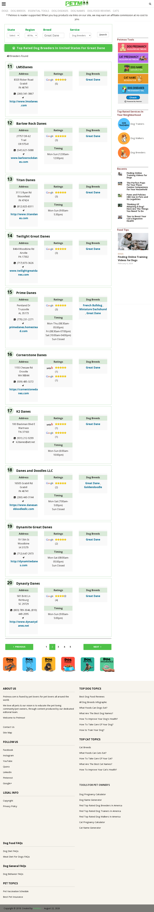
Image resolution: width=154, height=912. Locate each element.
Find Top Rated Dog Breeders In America (100, 805)
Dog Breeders (138, 152)
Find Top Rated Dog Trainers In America (100, 810)
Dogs (5, 10)
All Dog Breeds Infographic (93, 702)
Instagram (8, 755)
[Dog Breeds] (48, 664)
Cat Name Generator (90, 827)
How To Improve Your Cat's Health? (98, 769)
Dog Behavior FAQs (13, 873)
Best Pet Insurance (13, 896)
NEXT (96, 646)
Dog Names (78, 10)
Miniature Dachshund (93, 309)
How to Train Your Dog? (91, 729)
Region (30, 29)
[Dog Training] (87, 664)
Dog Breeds (18, 10)
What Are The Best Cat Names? (95, 763)
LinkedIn (7, 772)
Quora (6, 766)
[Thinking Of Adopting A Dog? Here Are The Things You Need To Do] (120, 204)
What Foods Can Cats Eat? (92, 752)
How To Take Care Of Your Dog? (96, 724)
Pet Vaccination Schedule (16, 891)
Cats (116, 10)
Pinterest (8, 777)
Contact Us (8, 726)
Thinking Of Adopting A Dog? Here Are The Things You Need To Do (137, 207)
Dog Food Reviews (99, 10)
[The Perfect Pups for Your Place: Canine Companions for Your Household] (120, 183)
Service (75, 29)
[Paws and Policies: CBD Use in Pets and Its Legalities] (120, 195)
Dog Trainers (137, 123)
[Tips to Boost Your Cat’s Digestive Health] (120, 217)
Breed (47, 29)
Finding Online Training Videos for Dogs (137, 175)
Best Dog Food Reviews (92, 696)
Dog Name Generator (90, 799)
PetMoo (37, 908)
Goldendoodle (93, 487)
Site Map (7, 732)
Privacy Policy (10, 806)
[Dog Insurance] (106, 664)
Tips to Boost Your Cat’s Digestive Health (136, 218)
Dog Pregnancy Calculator (92, 794)
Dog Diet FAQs (10, 851)
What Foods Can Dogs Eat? (93, 707)
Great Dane (93, 79)
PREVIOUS (20, 646)
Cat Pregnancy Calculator (92, 822)
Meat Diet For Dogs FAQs (16, 856)
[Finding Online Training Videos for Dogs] (120, 173)
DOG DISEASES (60, 10)
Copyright (8, 800)
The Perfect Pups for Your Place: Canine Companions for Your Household (137, 186)
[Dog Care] (9, 664)
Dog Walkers (137, 138)
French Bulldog (92, 305)
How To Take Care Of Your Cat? (95, 758)
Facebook (8, 749)
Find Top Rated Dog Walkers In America (99, 816)
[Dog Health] (29, 664)
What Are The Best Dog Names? (96, 713)
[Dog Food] (67, 664)
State (11, 29)
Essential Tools (38, 10)
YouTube (7, 760)
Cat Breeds (85, 747)
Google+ (7, 783)
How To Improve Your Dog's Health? (98, 718)
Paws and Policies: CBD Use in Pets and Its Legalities (137, 197)
